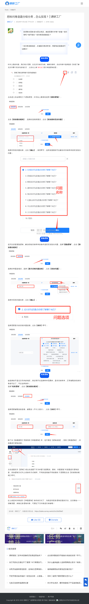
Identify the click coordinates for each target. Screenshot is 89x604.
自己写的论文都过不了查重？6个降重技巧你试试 (26, 562)
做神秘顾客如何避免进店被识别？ (60, 569)
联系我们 (33, 597)
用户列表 (51, 597)
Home (6, 10)
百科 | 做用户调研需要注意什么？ (60, 576)
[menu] (82, 3)
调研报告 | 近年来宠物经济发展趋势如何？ (25, 555)
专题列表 (42, 597)
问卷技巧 (40, 22)
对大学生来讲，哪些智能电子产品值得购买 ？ (64, 583)
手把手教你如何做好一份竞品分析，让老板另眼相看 (26, 576)
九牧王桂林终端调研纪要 (18, 583)
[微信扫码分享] (61, 528)
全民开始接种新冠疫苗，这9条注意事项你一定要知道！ (26, 569)
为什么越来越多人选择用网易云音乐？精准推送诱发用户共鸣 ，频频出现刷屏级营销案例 (64, 562)
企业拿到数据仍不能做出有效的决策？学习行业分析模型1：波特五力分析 (64, 555)
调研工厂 (10, 22)
